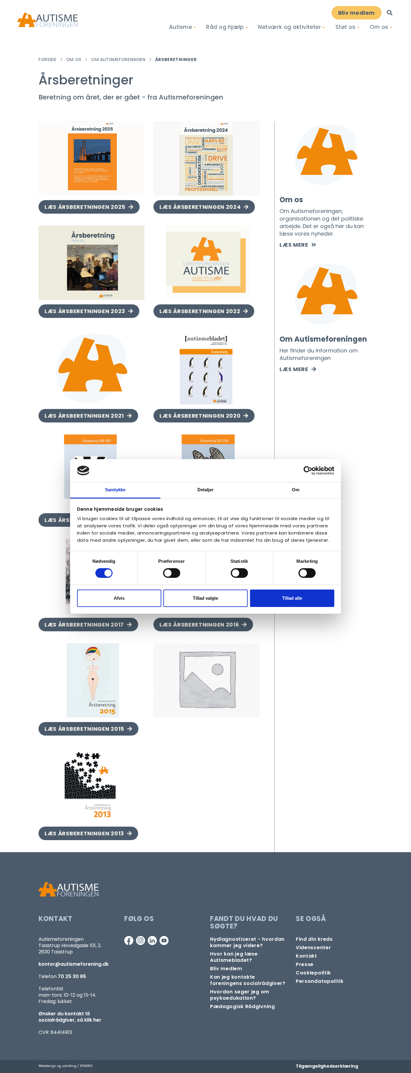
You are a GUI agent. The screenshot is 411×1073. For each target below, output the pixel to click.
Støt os (345, 27)
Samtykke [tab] (115, 489)
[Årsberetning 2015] (91, 680)
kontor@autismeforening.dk (74, 964)
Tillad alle (292, 598)
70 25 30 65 (72, 976)
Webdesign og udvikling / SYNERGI (66, 1066)
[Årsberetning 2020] (206, 367)
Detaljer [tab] (205, 489)
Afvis (119, 598)
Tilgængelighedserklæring (327, 1066)
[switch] (171, 573)
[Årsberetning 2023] (91, 263)
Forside (48, 59)
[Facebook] (128, 940)
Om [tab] (295, 489)
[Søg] (389, 13)
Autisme (180, 27)
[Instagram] (140, 940)
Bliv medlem (356, 13)
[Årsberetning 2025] (91, 158)
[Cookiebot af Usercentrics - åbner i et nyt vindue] (308, 470)
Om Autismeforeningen (118, 59)
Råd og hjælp (225, 27)
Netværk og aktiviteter (289, 27)
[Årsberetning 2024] (206, 158)
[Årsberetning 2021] (91, 367)
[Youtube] (163, 940)
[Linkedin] (152, 940)
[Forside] (47, 20)
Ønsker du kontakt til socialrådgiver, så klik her (70, 1016)
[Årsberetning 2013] (91, 785)
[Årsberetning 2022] (206, 263)
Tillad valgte (205, 598)
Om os (379, 27)
